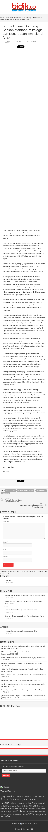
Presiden (42, 811)
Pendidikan (10, 17)
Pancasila (18, 809)
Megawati (20, 806)
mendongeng (41, 490)
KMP (30, 803)
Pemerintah (31, 809)
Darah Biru (8, 580)
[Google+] (23, 826)
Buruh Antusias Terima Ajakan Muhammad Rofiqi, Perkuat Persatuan (23, 675)
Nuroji (8, 808)
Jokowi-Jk (14, 803)
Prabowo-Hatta (33, 812)
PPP (14, 812)
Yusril (8, 817)
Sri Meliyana (38, 815)
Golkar (3, 799)
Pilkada (38, 809)
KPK (2, 805)
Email (5, 549)
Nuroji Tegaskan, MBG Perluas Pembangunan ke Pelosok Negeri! (22, 690)
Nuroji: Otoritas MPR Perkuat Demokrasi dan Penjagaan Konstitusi (23, 657)
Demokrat (28, 797)
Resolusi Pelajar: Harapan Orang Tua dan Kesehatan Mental (24, 616)
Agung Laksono (5, 797)
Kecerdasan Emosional (26, 490)
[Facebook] (25, 826)
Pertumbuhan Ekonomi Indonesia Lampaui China (21, 631)
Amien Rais (20, 797)
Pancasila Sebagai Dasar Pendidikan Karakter (13, 500)
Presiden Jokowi (6, 815)
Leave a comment (31, 41)
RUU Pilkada (24, 815)
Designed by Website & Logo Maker (24, 823)
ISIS (21, 799)
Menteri (26, 806)
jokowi (5, 802)
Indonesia (14, 799)
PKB (11, 811)
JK (37, 799)
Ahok (14, 796)
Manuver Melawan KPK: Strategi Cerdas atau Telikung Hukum (25, 595)
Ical (8, 799)
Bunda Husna (10, 490)
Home (2, 17)
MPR (34, 806)
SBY (30, 814)
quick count (16, 815)
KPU (7, 805)
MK (30, 805)
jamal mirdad (29, 799)
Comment (6, 521)
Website (5, 556)
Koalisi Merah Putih (39, 803)
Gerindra (40, 796)
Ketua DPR (22, 803)
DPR (34, 796)
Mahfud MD (12, 806)
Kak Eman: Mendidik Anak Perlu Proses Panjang (31, 505)
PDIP (24, 808)
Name (5, 542)
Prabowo (21, 811)
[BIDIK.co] (24, 6)
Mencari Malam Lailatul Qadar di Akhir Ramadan (21, 610)
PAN (12, 809)
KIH (27, 803)
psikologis (5, 493)
